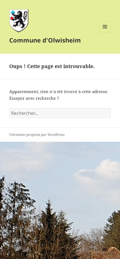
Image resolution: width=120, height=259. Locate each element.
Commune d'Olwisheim (45, 40)
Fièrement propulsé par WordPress (36, 134)
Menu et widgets (105, 32)
